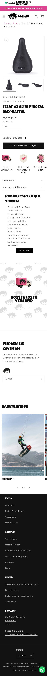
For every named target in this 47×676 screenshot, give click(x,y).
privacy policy (30, 385)
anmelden (10, 505)
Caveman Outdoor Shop (22, 663)
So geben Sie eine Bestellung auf (21, 584)
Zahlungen (10, 602)
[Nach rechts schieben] (29, 308)
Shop (15, 23)
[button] (4, 16)
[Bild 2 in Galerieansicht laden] (23, 85)
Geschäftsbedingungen (16, 556)
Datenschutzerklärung (20, 666)
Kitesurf (7, 479)
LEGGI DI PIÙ (24, 250)
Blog (7, 568)
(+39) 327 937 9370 (15, 617)
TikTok (8, 624)
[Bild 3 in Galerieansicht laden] (37, 85)
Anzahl (5, 126)
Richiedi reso (11, 523)
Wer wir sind (11, 539)
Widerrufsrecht (38, 666)
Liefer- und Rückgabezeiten (19, 596)
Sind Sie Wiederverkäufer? (18, 550)
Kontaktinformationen (28, 670)
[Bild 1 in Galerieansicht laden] (9, 85)
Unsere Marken (12, 545)
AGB (14, 670)
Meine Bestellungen (15, 511)
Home (7, 23)
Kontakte (9, 562)
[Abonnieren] (41, 379)
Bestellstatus (11, 590)
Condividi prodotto (12, 138)
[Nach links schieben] (18, 308)
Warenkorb (10, 517)
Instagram (10, 620)
